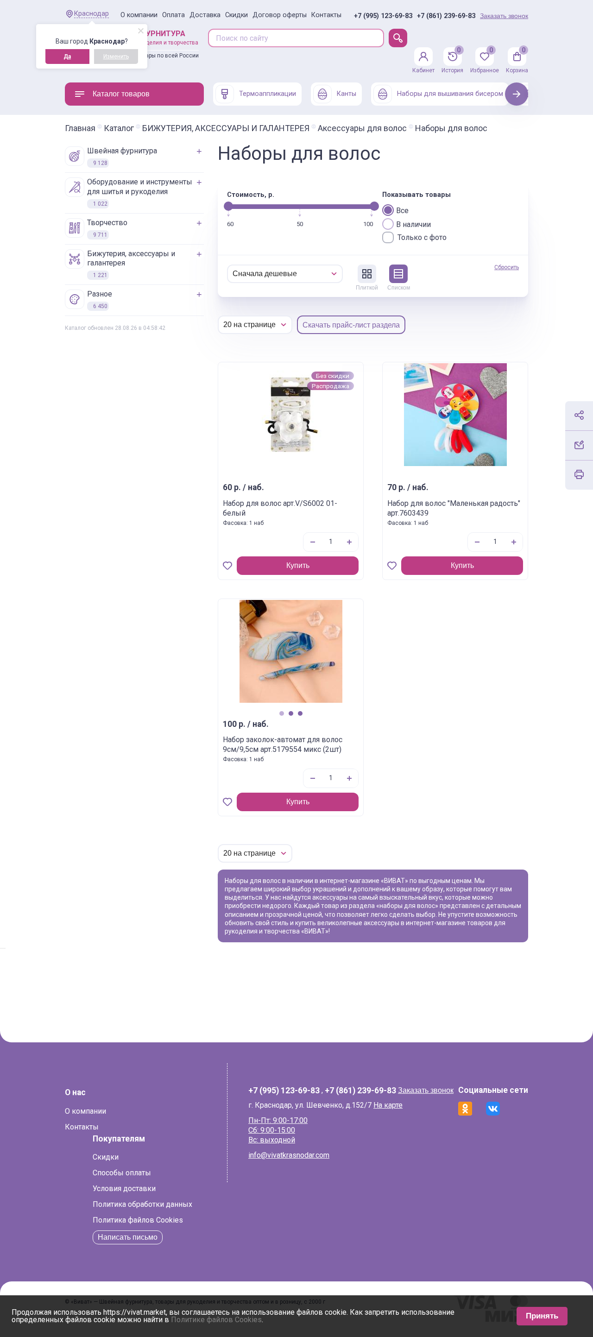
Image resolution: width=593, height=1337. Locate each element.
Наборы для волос (451, 128)
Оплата (173, 15)
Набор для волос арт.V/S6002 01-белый (280, 508)
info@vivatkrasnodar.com (288, 1155)
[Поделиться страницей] (579, 415)
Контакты (326, 15)
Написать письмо (128, 1237)
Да (67, 56)
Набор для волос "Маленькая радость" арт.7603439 (453, 508)
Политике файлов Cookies (216, 1319)
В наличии (413, 224)
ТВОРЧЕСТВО (107, 228)
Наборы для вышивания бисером (450, 94)
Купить (297, 565)
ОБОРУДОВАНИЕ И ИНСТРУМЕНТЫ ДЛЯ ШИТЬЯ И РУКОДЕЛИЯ (139, 192)
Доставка (205, 15)
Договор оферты (279, 15)
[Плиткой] (367, 274)
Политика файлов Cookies (138, 1220)
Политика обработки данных (142, 1204)
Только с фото (422, 237)
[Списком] (398, 274)
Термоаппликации (267, 94)
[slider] (228, 206)
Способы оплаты (122, 1172)
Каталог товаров (121, 94)
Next (516, 94)
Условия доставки (124, 1188)
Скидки (236, 15)
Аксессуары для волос (362, 128)
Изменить (116, 56)
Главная (80, 128)
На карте (388, 1105)
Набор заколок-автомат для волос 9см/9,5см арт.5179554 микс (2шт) (282, 744)
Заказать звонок (504, 15)
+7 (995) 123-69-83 (383, 16)
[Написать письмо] (579, 445)
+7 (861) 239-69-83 (446, 16)
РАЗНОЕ (99, 299)
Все (402, 210)
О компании (139, 15)
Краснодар (91, 14)
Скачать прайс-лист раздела (351, 325)
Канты (346, 94)
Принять (542, 1316)
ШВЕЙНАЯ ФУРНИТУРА (122, 156)
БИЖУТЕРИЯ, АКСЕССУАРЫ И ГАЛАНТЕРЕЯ (225, 128)
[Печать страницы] (579, 474)
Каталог (119, 128)
